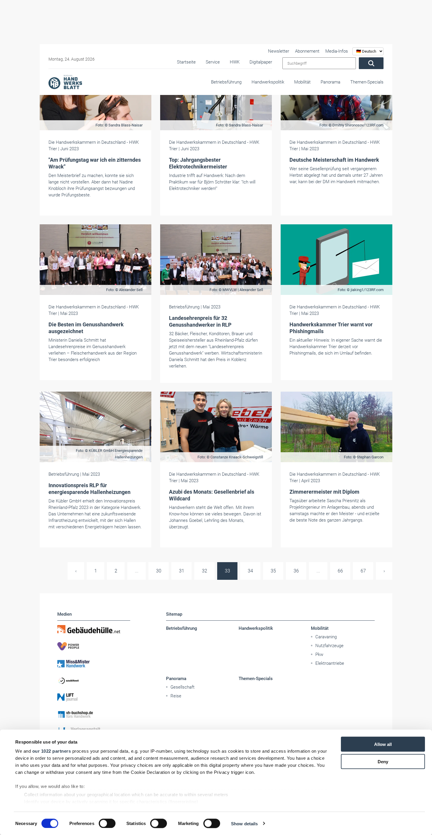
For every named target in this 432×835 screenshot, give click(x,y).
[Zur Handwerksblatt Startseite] (65, 81)
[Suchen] (371, 63)
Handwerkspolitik (268, 82)
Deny (383, 761)
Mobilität (302, 82)
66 (340, 571)
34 (250, 571)
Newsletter (278, 51)
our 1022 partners (51, 751)
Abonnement (307, 51)
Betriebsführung (226, 82)
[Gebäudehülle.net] (93, 629)
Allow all (383, 744)
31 (181, 571)
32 (204, 571)
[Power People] (93, 646)
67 (363, 571)
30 (158, 571)
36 (296, 571)
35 (273, 571)
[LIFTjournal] (93, 697)
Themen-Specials (367, 82)
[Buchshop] (93, 714)
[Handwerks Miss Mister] (93, 663)
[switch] (107, 823)
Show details (244, 823)
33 (227, 571)
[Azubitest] (93, 680)
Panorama (330, 82)
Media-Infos (336, 51)
